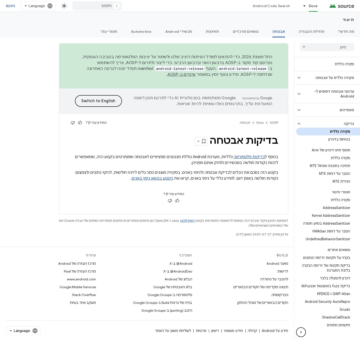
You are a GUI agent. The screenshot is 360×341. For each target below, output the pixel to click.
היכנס (10, 6)
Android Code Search (271, 6)
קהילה (252, 331)
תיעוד (348, 20)
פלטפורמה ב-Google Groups (169, 295)
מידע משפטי (233, 331)
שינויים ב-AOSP (182, 74)
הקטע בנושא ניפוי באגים (152, 178)
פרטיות (201, 331)
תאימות (212, 31)
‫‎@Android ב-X (180, 263)
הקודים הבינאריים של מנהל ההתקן (262, 302)
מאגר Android (277, 263)
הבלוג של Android (178, 279)
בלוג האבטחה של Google (172, 287)
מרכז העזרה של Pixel (80, 271)
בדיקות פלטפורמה (249, 156)
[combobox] (96, 5)
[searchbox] (327, 47)
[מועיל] (80, 122)
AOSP (274, 123)
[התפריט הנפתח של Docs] (302, 6)
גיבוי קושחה (280, 295)
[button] (331, 78)
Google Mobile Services (78, 287)
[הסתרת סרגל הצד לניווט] (301, 332)
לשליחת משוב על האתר (173, 331)
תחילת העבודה (311, 31)
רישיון (215, 331)
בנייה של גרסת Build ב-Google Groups (162, 302)
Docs (313, 6)
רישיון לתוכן (187, 221)
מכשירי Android (178, 31)
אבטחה (278, 31)
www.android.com (81, 279)
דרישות (282, 271)
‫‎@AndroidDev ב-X (177, 271)
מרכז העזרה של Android (77, 263)
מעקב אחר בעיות (83, 302)
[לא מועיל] (72, 122)
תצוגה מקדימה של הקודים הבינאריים (260, 287)
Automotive (141, 31)
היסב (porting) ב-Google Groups (166, 310)
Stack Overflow (84, 295)
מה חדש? (346, 31)
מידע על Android (275, 331)
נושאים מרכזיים (246, 31)
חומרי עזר (108, 31)
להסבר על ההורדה (274, 279)
